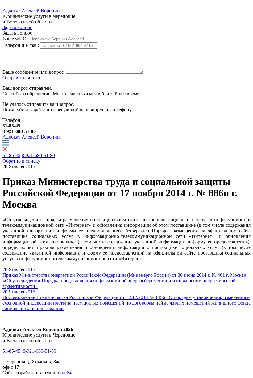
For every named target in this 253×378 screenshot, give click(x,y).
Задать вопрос (17, 27)
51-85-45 (11, 155)
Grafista (65, 372)
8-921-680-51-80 (38, 155)
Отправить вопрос (21, 77)
